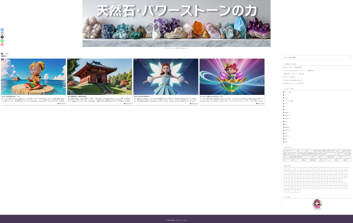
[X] (2, 37)
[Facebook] (2, 30)
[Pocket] (2, 44)
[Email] (2, 33)
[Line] (2, 41)
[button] (349, 57)
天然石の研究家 (317, 209)
